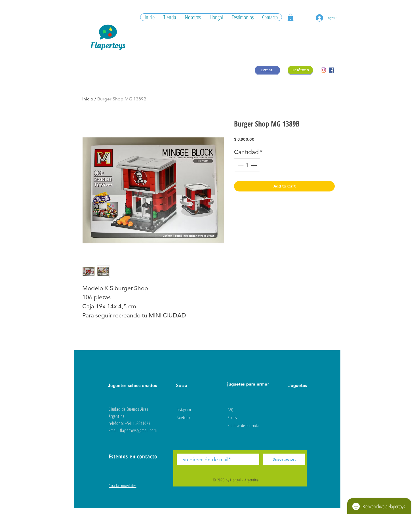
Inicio (87, 98)
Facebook (183, 417)
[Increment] (254, 165)
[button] (290, 17)
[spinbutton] (247, 165)
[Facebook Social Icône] (331, 70)
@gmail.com (147, 430)
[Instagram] (323, 70)
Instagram (184, 409)
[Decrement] (240, 165)
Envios (232, 417)
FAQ (230, 409)
